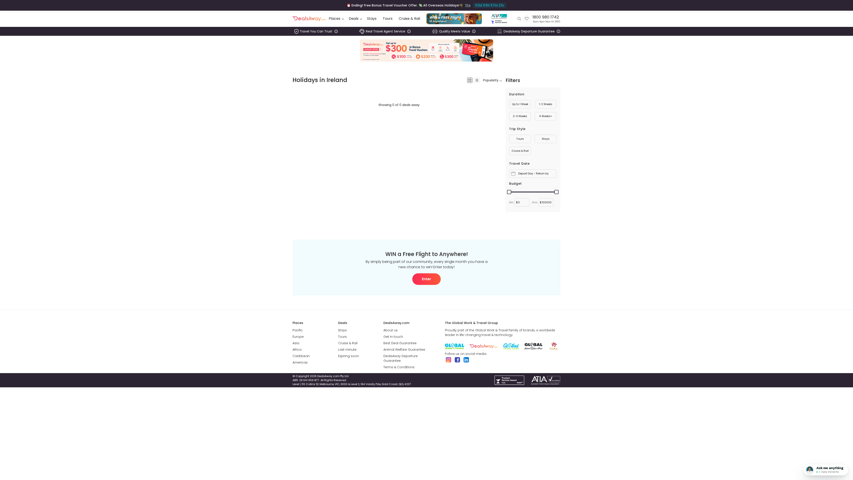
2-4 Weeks (520, 116)
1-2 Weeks (545, 104)
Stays (546, 139)
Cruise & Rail (520, 151)
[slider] (509, 192)
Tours (520, 139)
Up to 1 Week (520, 104)
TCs (467, 5)
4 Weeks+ (545, 116)
